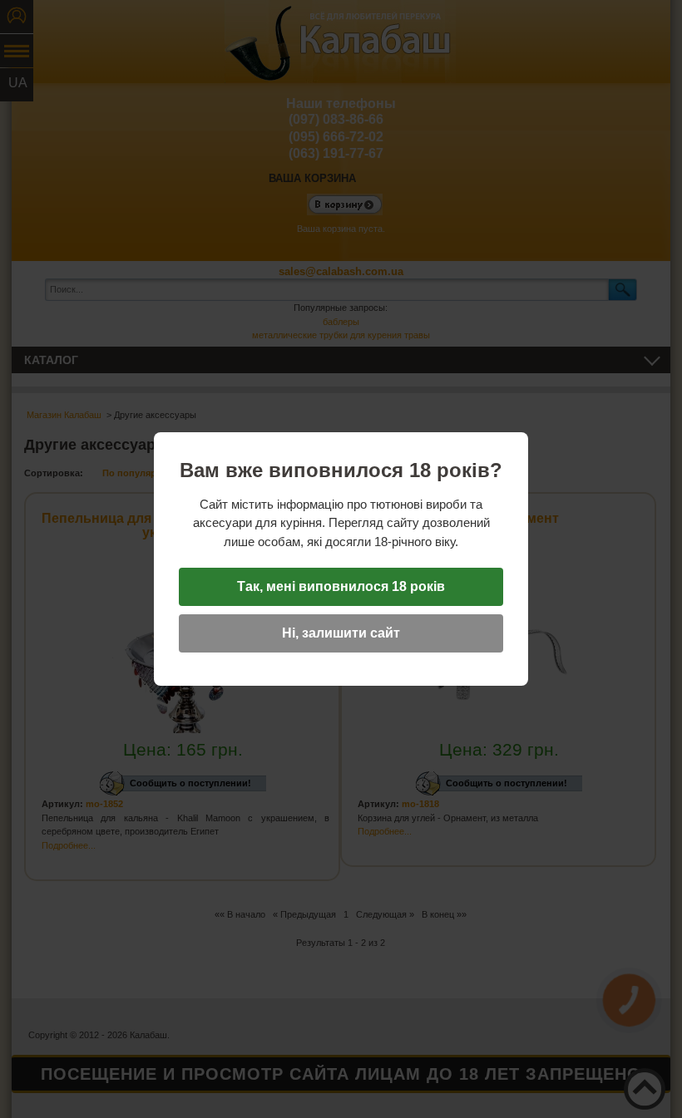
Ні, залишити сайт (341, 633)
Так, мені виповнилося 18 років (341, 586)
